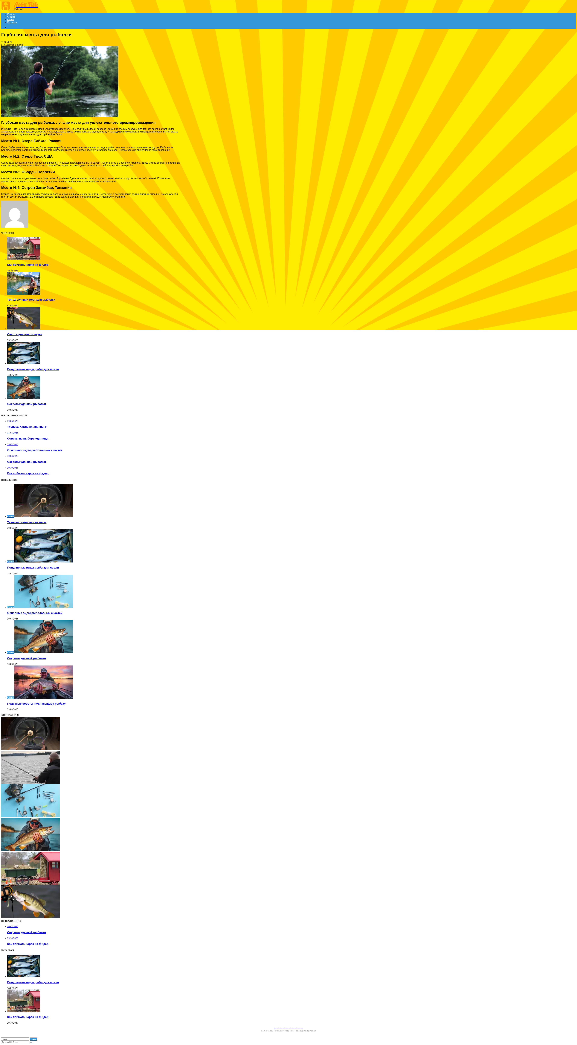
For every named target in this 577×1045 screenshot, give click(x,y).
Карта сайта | (268, 1030)
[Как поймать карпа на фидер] (94, 248)
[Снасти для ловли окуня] (94, 318)
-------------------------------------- (288, 1028)
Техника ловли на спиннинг (26, 522)
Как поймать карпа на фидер (28, 264)
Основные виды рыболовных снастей (35, 613)
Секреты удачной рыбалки (26, 404)
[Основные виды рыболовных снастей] (91, 801)
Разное (312, 1030)
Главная (11, 14)
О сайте (11, 16)
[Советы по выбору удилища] (91, 767)
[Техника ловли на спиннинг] (91, 734)
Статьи (10, 19)
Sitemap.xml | (302, 1030)
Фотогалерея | (282, 1030)
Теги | (292, 1030)
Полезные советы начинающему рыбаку (36, 703)
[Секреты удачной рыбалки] (94, 388)
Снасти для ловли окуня (24, 334)
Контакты (12, 22)
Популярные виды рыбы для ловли (33, 369)
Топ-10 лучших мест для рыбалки (31, 299)
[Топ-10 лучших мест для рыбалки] (94, 283)
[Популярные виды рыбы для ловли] (94, 353)
